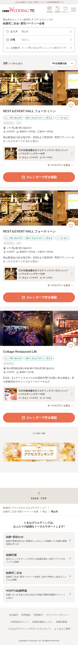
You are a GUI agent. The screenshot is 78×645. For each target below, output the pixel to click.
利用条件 (38, 615)
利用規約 (25, 615)
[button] (39, 540)
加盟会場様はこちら (42, 622)
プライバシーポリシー (57, 615)
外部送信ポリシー (20, 622)
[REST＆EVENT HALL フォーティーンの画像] (39, 87)
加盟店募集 (61, 622)
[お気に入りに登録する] (71, 105)
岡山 (44, 511)
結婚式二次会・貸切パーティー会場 (20, 511)
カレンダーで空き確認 (42, 177)
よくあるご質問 (62, 628)
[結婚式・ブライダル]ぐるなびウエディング (24, 507)
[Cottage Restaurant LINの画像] (39, 328)
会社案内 (13, 615)
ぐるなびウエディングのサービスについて (29, 628)
